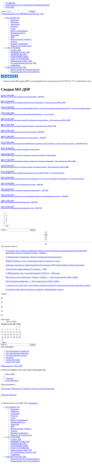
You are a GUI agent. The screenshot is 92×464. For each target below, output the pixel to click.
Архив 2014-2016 (13, 362)
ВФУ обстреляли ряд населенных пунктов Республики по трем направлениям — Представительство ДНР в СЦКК (35, 119)
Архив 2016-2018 (13, 360)
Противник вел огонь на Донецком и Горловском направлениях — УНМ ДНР (24, 189)
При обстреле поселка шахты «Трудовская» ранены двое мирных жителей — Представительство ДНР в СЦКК (35, 166)
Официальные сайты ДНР (11, 366)
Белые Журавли (12, 380)
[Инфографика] (2, 315)
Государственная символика (17, 353)
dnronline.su (33, 403)
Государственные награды (16, 355)
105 (7, 226)
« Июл (3, 342)
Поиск (3, 11)
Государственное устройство (17, 351)
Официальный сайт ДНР (33, 14)
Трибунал (10, 378)
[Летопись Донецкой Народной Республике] (2, 311)
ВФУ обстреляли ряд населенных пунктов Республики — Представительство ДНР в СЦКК (28, 125)
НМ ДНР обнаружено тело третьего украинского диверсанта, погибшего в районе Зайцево (28, 154)
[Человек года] (47, 235)
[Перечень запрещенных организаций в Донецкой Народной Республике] (2, 307)
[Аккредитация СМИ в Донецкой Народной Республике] (2, 298)
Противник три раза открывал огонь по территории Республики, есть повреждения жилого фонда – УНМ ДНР (34, 195)
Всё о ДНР (10, 374)
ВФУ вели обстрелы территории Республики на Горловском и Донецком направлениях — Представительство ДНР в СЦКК (38, 160)
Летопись (10, 358)
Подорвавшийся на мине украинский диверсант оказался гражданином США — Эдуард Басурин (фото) (32, 172)
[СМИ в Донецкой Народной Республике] (2, 302)
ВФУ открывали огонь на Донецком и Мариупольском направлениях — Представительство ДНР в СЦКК (33, 101)
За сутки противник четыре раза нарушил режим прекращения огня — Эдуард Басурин (27, 113)
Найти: (4, 230)
